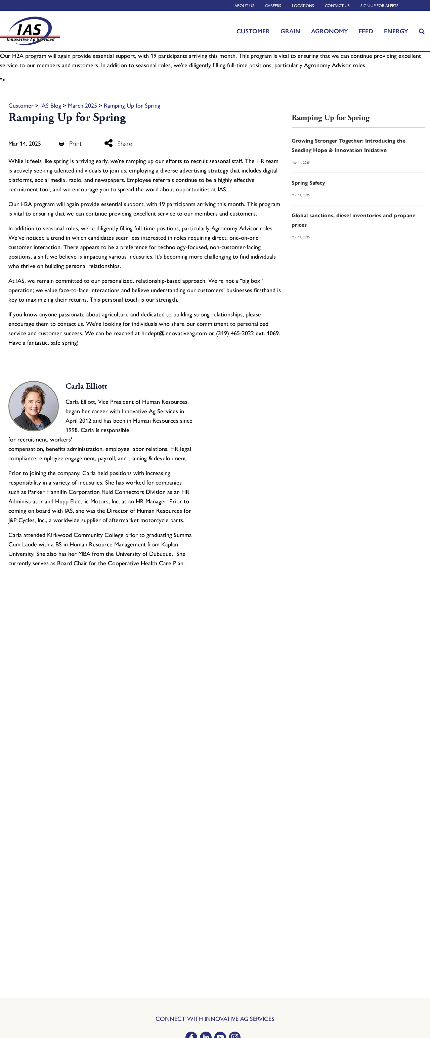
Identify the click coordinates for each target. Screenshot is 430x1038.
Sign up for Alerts (379, 5)
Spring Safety (308, 183)
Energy (396, 31)
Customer (253, 31)
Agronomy (329, 31)
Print (75, 144)
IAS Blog (50, 105)
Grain (290, 31)
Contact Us (337, 5)
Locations (303, 5)
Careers (273, 5)
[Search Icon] (422, 31)
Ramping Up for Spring (132, 105)
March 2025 (82, 105)
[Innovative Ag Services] (47, 31)
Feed (366, 31)
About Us (244, 5)
